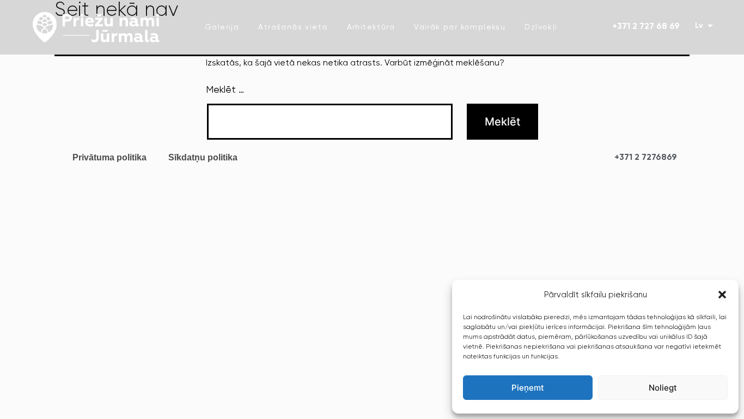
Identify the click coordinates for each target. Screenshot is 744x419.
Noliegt (663, 387)
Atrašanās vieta (292, 27)
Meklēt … (225, 90)
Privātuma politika (109, 157)
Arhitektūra (371, 27)
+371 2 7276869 (645, 157)
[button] (722, 294)
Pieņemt (527, 387)
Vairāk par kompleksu (459, 27)
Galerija (222, 27)
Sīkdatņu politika (202, 157)
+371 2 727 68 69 (646, 26)
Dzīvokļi (541, 27)
